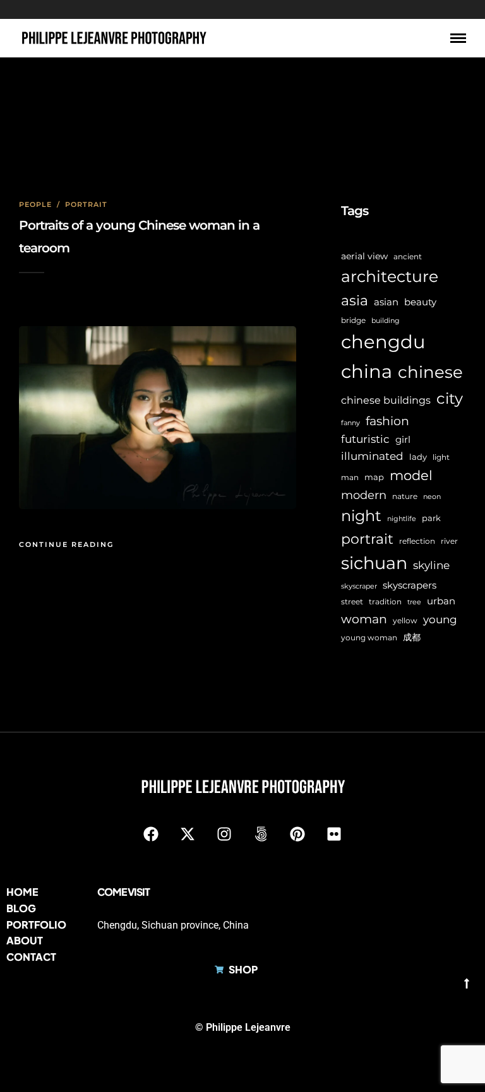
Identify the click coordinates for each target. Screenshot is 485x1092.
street (352, 601)
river (449, 541)
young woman (369, 637)
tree (414, 602)
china (366, 371)
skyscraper (359, 586)
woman (364, 618)
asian (386, 302)
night (361, 516)
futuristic (365, 439)
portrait (367, 539)
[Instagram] (224, 834)
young (440, 619)
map (374, 477)
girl (402, 439)
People (35, 204)
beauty (420, 302)
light (441, 457)
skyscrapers (409, 585)
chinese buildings (386, 400)
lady (418, 457)
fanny (350, 423)
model (411, 475)
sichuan (374, 563)
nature (404, 496)
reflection (417, 541)
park (431, 518)
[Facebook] (151, 834)
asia (354, 300)
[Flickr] (334, 834)
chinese (430, 372)
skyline (431, 565)
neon (432, 497)
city (449, 398)
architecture (389, 276)
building (385, 321)
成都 (412, 637)
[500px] (261, 834)
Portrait (86, 204)
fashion (387, 420)
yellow (405, 620)
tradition (385, 601)
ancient (407, 256)
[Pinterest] (297, 834)
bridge (353, 320)
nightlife (401, 519)
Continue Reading (66, 544)
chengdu (383, 342)
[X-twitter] (187, 834)
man (350, 477)
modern (363, 495)
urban (441, 601)
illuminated (372, 455)
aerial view (364, 256)
